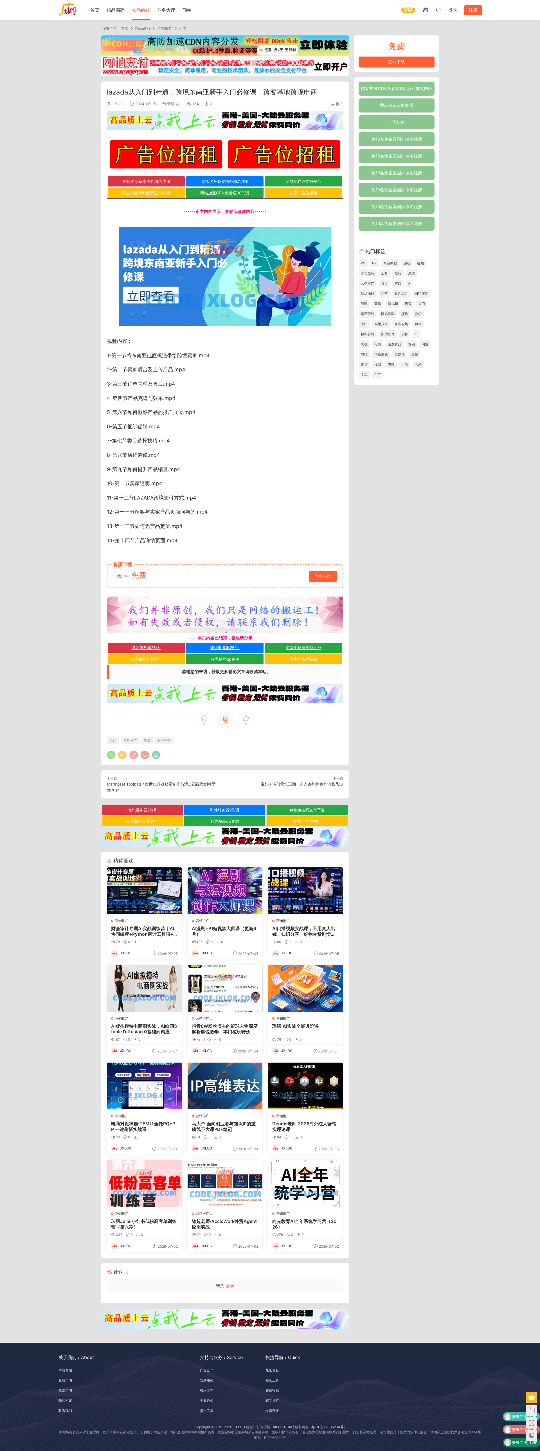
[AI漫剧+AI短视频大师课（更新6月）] (225, 890)
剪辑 (418, 324)
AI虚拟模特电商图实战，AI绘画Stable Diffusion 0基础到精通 (144, 1028)
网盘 (364, 344)
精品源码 (116, 10)
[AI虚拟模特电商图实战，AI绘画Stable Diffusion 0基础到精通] (144, 988)
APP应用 (421, 293)
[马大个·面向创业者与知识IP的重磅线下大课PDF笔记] (225, 1086)
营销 (411, 344)
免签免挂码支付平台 (303, 181)
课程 (407, 263)
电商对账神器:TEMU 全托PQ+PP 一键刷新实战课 (143, 1126)
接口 (377, 364)
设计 (384, 283)
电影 (391, 364)
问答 (187, 10)
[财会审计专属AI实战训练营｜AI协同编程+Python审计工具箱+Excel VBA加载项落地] (144, 890)
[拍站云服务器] (225, 120)
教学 (418, 314)
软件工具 (401, 293)
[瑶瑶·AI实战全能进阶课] (305, 988)
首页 (94, 10)
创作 (404, 334)
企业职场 (401, 324)
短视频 (393, 304)
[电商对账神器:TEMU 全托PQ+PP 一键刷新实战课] (144, 1086)
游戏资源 (394, 344)
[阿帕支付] (225, 65)
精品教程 (141, 10)
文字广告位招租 (303, 192)
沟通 (425, 344)
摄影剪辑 (367, 334)
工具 (384, 273)
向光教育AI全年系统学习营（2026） (304, 1224)
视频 (112, 341)
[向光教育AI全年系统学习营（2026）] (305, 1183)
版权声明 (65, 1380)
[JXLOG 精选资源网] (68, 10)
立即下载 (323, 576)
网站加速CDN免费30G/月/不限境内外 (396, 88)
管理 (143, 384)
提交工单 (206, 1411)
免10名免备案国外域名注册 (146, 181)
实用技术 (381, 324)
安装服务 (206, 1380)
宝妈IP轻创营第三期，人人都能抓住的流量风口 (302, 784)
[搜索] (438, 10)
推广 (339, 104)
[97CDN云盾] (225, 45)
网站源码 (388, 314)
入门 (113, 740)
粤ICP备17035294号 (327, 1427)
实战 (398, 283)
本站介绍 (65, 1370)
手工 (364, 374)
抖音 (408, 304)
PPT (377, 374)
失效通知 (206, 1400)
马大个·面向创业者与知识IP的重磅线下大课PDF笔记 (224, 1126)
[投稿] (425, 10)
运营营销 (164, 740)
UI (416, 334)
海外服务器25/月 (146, 647)
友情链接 (272, 1411)
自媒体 (400, 354)
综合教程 (367, 273)
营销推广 (174, 104)
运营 (384, 293)
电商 (152, 355)
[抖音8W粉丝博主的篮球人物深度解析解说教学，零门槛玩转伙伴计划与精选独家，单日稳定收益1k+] (225, 988)
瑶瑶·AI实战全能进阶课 (295, 1026)
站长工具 (272, 1380)
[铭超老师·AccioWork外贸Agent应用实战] (225, 1183)
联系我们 (65, 1411)
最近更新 (272, 1370)
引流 (404, 364)
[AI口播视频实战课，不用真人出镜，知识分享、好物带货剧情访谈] (305, 890)
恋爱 (418, 364)
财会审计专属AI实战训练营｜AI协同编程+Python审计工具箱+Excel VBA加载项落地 (143, 931)
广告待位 (396, 122)
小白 (364, 324)
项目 (404, 314)
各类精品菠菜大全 (146, 659)
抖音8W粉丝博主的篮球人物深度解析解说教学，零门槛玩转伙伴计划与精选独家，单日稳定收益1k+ (225, 1028)
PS (363, 263)
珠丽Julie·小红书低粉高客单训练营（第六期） (144, 1224)
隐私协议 (65, 1400)
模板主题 (381, 354)
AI (409, 283)
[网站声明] (225, 615)
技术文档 (206, 1390)
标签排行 (272, 1400)
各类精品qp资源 (225, 659)
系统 (411, 273)
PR (374, 263)
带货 (364, 364)
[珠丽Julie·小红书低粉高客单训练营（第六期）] (144, 1183)
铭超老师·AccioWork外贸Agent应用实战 (224, 1224)
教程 (398, 273)
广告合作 (206, 1370)
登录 (230, 1285)
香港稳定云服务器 (396, 105)
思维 (364, 354)
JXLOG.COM (282, 1427)
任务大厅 (166, 10)
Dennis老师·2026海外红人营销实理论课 (304, 1126)
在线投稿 (272, 1390)
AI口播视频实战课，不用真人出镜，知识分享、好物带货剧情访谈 (303, 931)
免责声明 (65, 1390)
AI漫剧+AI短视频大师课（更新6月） (224, 931)
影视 (414, 354)
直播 (377, 304)
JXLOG (118, 104)
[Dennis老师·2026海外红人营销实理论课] (305, 1086)
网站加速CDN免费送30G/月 (146, 192)
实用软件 (388, 334)
